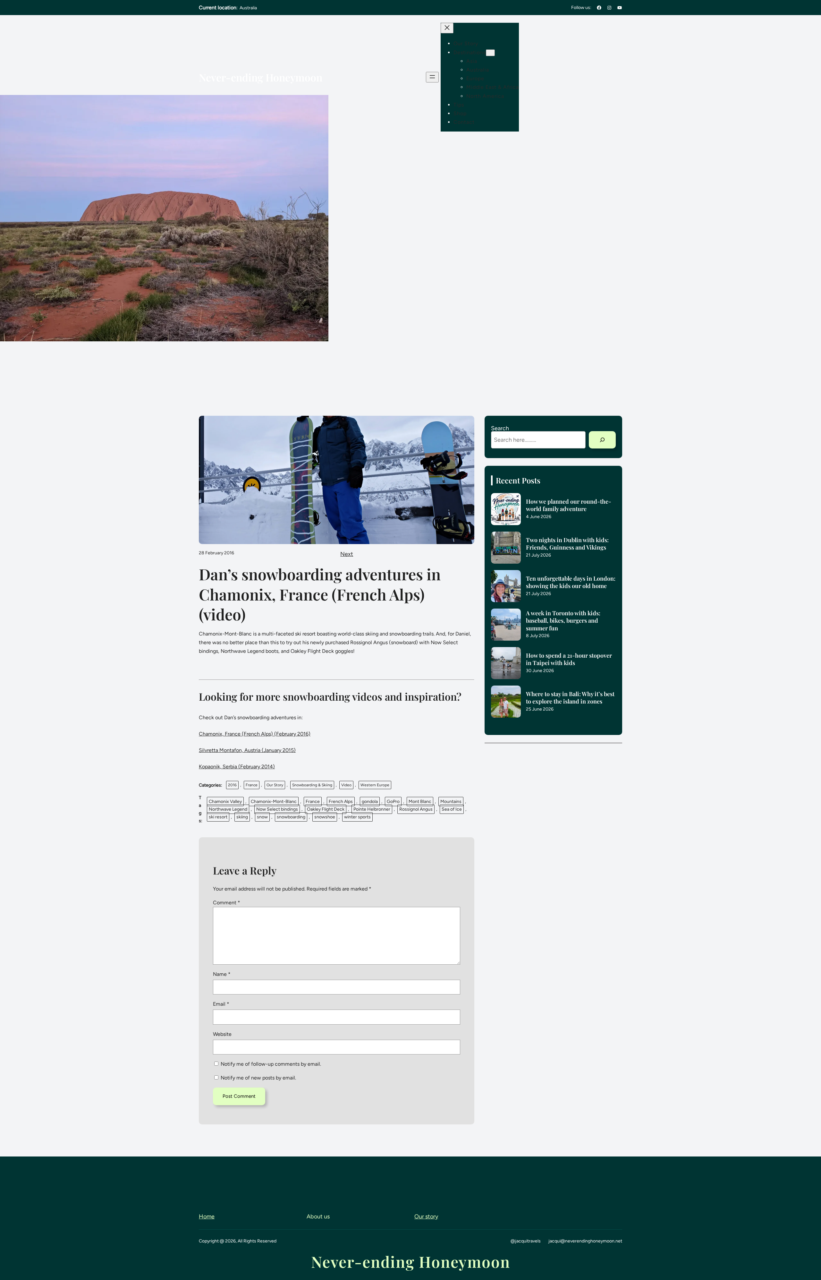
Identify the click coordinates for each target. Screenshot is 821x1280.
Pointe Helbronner (371, 809)
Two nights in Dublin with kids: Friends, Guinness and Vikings (567, 543)
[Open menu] (432, 77)
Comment (226, 903)
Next (346, 554)
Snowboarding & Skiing (312, 785)
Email (221, 1004)
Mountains (450, 801)
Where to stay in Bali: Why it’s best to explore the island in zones (570, 697)
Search (500, 428)
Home (207, 1216)
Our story (426, 1216)
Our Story (275, 785)
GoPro (393, 801)
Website (222, 1034)
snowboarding (291, 817)
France (252, 785)
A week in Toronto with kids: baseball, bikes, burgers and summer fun (563, 621)
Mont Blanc (420, 801)
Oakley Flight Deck (325, 809)
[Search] (602, 439)
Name (222, 974)
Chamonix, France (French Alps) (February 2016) (254, 734)
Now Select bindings (277, 809)
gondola (370, 801)
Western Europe (374, 785)
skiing (242, 817)
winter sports (357, 817)
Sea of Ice (452, 809)
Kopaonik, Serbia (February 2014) (237, 767)
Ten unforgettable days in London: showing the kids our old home (570, 582)
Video (346, 785)
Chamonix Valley (225, 801)
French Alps (341, 801)
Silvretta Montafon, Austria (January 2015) (247, 750)
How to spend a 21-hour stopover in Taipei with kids (569, 659)
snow (262, 817)
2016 (232, 785)
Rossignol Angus (416, 809)
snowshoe (324, 817)
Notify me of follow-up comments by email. (271, 1064)
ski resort (218, 817)
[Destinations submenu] (490, 52)
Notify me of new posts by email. (258, 1078)
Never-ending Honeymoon (260, 77)
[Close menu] (447, 28)
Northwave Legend (228, 809)
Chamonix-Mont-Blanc (274, 801)
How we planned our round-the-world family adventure (568, 505)
